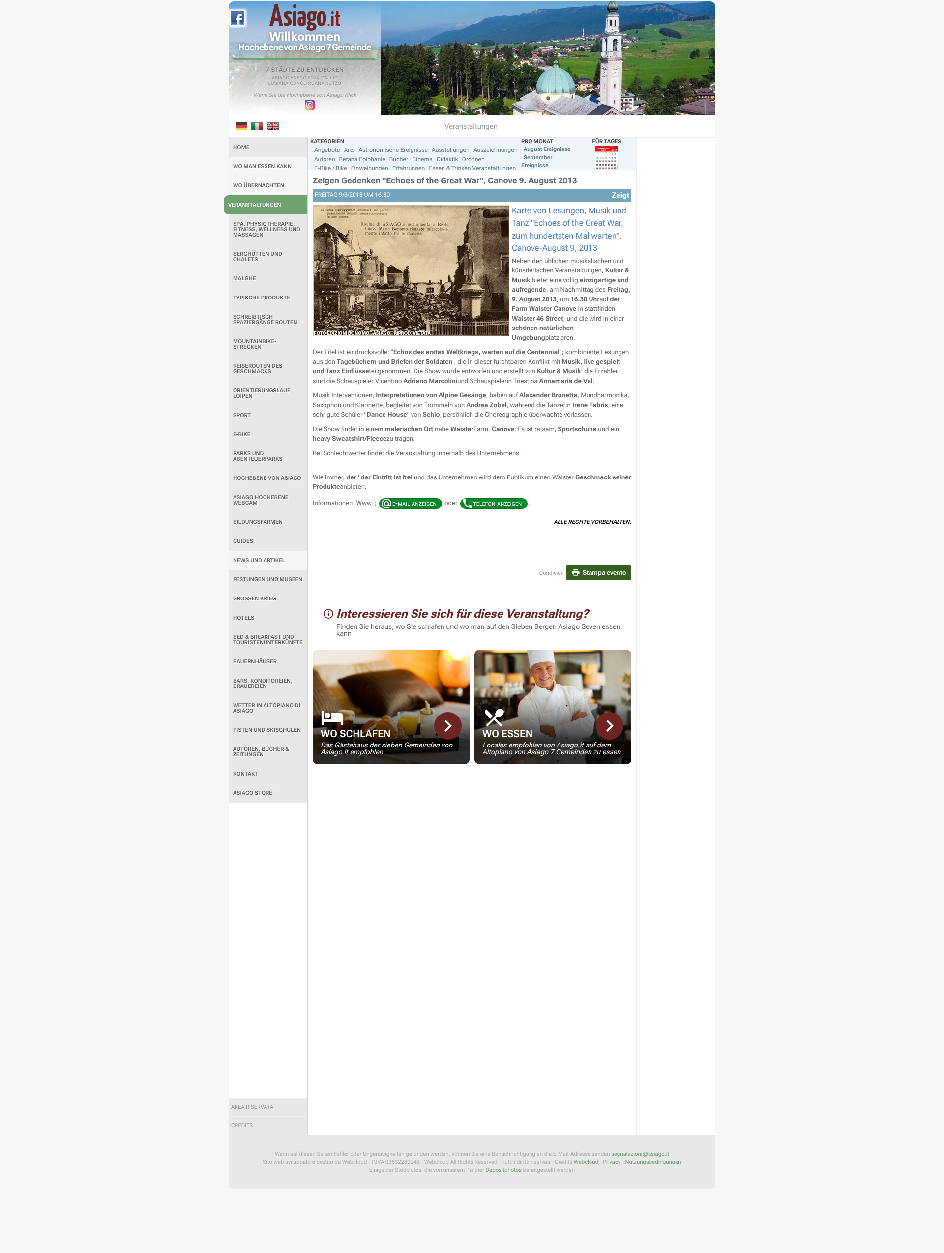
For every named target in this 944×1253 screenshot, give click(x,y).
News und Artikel (259, 560)
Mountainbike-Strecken (254, 344)
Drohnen (473, 159)
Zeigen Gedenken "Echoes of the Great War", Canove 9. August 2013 (445, 181)
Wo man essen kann (262, 166)
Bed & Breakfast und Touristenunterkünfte (268, 640)
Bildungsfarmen (258, 522)
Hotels (243, 618)
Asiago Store (252, 793)
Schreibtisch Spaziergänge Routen (265, 320)
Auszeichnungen (495, 150)
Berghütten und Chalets (257, 257)
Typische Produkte (261, 298)
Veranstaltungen (254, 205)
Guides (243, 541)
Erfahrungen (408, 168)
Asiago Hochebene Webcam (260, 500)
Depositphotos (504, 1170)
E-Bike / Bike (330, 168)
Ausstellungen (451, 150)
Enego (299, 78)
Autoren (324, 159)
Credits (242, 1125)
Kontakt (245, 774)
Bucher (398, 159)
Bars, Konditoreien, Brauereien (263, 683)
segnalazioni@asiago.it (640, 1154)
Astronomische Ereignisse (393, 150)
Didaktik (447, 159)
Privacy (611, 1162)
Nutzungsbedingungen (653, 1162)
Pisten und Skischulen (267, 730)
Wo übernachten (258, 185)
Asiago (281, 78)
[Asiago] (304, 17)
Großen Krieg (254, 599)
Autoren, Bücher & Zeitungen (261, 752)
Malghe (244, 278)
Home (241, 147)
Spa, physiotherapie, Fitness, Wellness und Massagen (266, 229)
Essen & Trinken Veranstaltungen (472, 168)
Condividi (550, 573)
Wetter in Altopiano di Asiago (266, 708)
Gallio (329, 78)
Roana (316, 83)
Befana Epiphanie (362, 159)
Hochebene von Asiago (267, 478)
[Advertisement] (268, 950)
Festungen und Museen (267, 579)
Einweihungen (369, 168)
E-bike (241, 434)
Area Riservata (252, 1107)
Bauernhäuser (255, 661)
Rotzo (333, 83)
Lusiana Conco (287, 83)
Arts (349, 150)
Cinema (422, 159)
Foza (314, 78)
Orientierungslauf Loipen (261, 393)
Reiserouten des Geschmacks (257, 369)
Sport (242, 415)
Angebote (327, 150)
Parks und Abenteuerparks (258, 456)
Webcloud (586, 1162)
